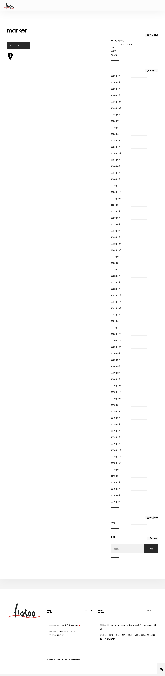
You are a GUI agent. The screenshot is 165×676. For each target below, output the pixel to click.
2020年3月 (116, 366)
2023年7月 (116, 211)
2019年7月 (116, 412)
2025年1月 (116, 147)
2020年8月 (116, 360)
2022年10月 (116, 250)
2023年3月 (116, 231)
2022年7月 (116, 270)
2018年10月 (116, 463)
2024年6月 (116, 166)
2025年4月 (116, 134)
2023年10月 (116, 199)
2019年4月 (116, 431)
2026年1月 (116, 95)
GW (112, 48)
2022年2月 (116, 282)
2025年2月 (116, 141)
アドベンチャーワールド (121, 44)
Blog (113, 523)
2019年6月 (116, 418)
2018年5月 (116, 489)
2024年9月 (116, 160)
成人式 (114, 55)
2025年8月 (116, 115)
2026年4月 (116, 89)
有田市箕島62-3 (70, 625)
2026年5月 (116, 82)
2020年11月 (116, 341)
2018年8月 (116, 476)
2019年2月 (116, 437)
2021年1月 (116, 328)
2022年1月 (116, 289)
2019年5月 (116, 424)
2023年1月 (116, 237)
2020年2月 (116, 373)
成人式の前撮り (118, 41)
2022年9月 (116, 257)
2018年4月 (116, 495)
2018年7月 (116, 482)
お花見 (114, 51)
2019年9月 (116, 405)
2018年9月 (116, 470)
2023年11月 (116, 192)
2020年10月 (116, 347)
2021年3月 (116, 321)
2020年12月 (116, 334)
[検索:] (127, 549)
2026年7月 (116, 76)
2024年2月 (116, 179)
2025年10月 (116, 108)
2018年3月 (116, 502)
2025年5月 (116, 128)
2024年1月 (116, 186)
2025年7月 (116, 121)
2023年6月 (116, 218)
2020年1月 (116, 379)
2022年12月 (116, 244)
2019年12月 (116, 386)
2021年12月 (116, 295)
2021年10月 (116, 308)
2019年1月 (116, 444)
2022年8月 (116, 263)
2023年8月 (116, 205)
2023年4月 (116, 224)
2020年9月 (116, 353)
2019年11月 (116, 392)
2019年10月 (116, 399)
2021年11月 (116, 302)
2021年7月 (116, 315)
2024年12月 (116, 153)
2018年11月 (116, 457)
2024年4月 (116, 173)
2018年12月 (116, 450)
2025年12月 (116, 102)
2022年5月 (116, 276)
